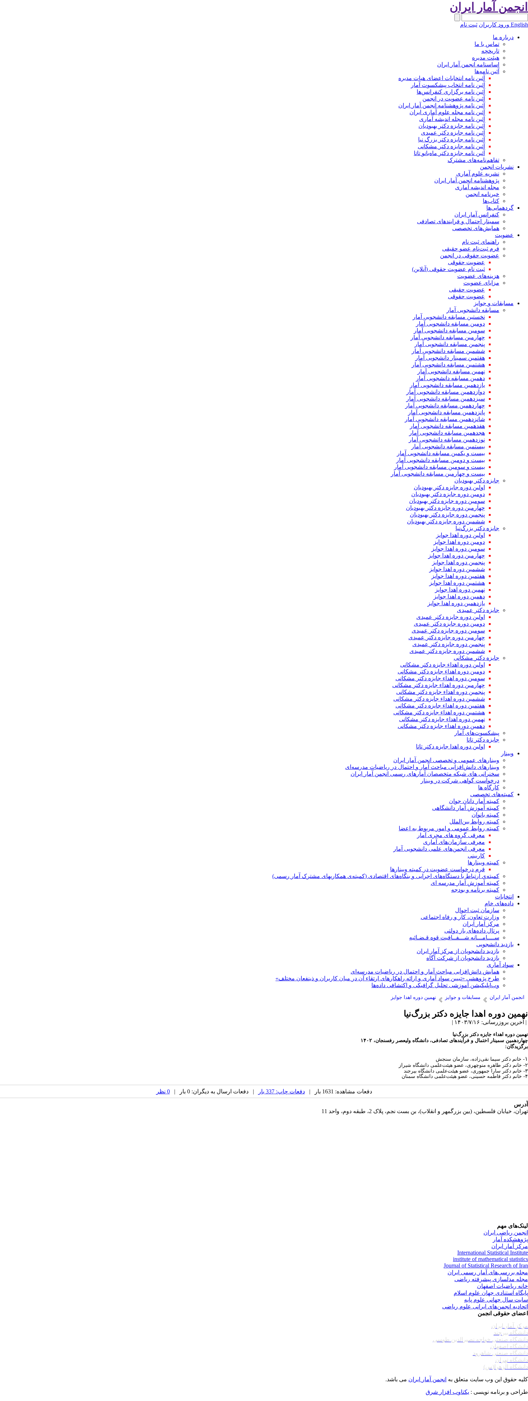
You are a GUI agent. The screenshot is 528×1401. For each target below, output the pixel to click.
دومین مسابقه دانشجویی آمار (450, 324)
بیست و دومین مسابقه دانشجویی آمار (440, 460)
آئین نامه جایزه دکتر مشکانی (451, 146)
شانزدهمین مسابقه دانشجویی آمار (445, 419)
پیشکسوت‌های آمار (476, 733)
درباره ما (503, 37)
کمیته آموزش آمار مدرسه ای (465, 883)
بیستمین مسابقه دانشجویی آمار (448, 446)
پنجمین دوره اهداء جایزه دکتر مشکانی (440, 692)
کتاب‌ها (491, 201)
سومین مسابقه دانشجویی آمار (449, 330)
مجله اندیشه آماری (477, 187)
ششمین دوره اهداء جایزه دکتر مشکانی (439, 699)
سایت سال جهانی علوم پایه (496, 1300)
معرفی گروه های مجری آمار (451, 835)
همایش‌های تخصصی (475, 228)
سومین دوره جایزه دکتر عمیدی (448, 630)
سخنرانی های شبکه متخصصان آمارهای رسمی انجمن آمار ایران (425, 774)
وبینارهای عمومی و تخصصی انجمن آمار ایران (446, 760)
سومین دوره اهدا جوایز (458, 549)
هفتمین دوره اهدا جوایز (458, 576)
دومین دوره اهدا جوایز (459, 542)
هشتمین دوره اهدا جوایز (457, 583)
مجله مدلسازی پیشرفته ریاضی (491, 1279)
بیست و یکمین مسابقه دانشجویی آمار (441, 453)
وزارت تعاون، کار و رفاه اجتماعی (460, 917)
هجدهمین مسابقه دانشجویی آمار (447, 433)
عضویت (504, 235)
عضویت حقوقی (466, 262)
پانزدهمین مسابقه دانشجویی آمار (446, 412)
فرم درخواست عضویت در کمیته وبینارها (437, 869)
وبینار (507, 753)
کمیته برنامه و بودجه (475, 890)
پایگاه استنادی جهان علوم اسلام (491, 1293)
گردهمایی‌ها (500, 208)
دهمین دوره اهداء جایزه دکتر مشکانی (441, 726)
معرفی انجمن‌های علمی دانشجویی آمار (439, 849)
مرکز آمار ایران (481, 924)
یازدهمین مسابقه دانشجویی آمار (447, 385)
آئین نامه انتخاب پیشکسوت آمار (448, 85)
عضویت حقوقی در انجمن (469, 255)
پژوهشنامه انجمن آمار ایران (466, 180)
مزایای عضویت (481, 283)
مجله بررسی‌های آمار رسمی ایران (488, 1272)
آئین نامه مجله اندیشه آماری (452, 119)
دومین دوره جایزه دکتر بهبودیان (448, 494)
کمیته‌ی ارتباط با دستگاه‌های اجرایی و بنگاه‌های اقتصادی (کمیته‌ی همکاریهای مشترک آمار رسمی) (385, 876)
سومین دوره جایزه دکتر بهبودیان (447, 501)
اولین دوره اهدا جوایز (460, 535)
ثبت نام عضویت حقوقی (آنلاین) (448, 269)
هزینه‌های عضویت (478, 276)
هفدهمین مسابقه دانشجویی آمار (447, 426)
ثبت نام (468, 25)
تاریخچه (490, 51)
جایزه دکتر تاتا (483, 740)
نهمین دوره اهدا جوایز (460, 590)
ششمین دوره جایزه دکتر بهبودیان (446, 521)
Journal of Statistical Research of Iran (486, 1265)
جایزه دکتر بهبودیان (476, 480)
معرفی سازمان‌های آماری (454, 842)
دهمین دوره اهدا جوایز (459, 596)
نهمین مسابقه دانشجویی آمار (451, 371)
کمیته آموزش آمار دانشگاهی (465, 808)
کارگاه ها (488, 787)
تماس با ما (486, 44)
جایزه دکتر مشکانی (476, 658)
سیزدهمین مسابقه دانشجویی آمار (445, 399)
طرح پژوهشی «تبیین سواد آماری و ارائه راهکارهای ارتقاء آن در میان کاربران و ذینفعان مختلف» (387, 978)
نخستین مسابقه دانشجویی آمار (449, 317)
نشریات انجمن (497, 167)
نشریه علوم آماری (477, 174)
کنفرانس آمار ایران (476, 214)
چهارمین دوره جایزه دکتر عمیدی (446, 637)
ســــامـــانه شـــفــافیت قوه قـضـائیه (454, 937)
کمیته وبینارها (483, 862)
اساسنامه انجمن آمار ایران (468, 64)
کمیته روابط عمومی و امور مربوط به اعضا (449, 828)
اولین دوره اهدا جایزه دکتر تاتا (450, 746)
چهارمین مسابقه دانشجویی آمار (448, 337)
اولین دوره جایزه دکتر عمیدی (450, 617)
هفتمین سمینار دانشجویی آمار (450, 358)
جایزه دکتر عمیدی (478, 610)
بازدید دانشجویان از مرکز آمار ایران (458, 951)
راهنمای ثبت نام (480, 242)
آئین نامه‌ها (486, 71)
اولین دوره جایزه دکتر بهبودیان (449, 487)
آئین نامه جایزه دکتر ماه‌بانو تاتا (449, 153)
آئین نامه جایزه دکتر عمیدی (453, 133)
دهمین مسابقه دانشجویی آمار (450, 378)
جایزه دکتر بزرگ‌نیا (477, 528)
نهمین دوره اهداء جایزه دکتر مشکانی (442, 719)
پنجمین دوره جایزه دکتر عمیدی (448, 644)
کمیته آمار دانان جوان (474, 801)
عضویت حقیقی (467, 289)
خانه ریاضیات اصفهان (502, 1286)
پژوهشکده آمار (510, 1239)
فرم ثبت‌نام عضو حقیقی (470, 249)
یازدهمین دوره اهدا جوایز (456, 603)
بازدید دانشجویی (495, 944)
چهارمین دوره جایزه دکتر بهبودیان (445, 508)
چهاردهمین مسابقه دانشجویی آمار (445, 405)
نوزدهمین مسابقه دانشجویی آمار (447, 439)
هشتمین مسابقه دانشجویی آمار (448, 364)
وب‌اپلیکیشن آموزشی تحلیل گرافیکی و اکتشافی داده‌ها (435, 985)
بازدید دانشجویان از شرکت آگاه (462, 958)
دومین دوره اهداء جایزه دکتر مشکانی (441, 671)
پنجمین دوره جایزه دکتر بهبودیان (447, 515)
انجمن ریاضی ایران (505, 1232)
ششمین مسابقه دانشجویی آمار (448, 351)
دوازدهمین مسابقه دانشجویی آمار (445, 392)
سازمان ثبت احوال (477, 910)
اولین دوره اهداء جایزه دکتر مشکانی (442, 665)
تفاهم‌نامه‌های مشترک (473, 160)
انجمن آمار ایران (427, 1379)
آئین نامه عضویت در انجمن (453, 98)
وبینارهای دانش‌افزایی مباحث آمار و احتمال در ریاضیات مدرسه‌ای (422, 767)
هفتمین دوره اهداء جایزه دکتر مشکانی (440, 705)
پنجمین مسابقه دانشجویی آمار (449, 344)
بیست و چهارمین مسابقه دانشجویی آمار (438, 474)
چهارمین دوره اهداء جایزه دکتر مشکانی (438, 685)
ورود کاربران (494, 25)
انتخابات (504, 896)
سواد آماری (500, 965)
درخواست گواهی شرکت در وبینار (460, 780)
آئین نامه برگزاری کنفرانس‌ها (451, 92)
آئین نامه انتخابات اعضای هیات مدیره (441, 78)
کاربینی (476, 856)
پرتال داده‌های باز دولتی (471, 931)
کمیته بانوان (485, 815)
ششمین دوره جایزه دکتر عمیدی (447, 651)
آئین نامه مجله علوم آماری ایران (447, 112)
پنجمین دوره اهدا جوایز (458, 562)
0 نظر (163, 1091)
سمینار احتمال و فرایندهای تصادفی (458, 221)
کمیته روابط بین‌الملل (474, 821)
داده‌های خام (499, 903)
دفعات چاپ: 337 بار (281, 1091)
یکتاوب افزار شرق (447, 1392)
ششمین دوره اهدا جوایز (457, 569)
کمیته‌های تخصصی (492, 794)
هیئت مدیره (485, 58)
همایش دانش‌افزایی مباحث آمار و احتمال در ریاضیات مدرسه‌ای (425, 971)
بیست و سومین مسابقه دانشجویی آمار (439, 467)
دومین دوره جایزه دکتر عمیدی (449, 624)
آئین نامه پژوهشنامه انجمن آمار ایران (441, 105)
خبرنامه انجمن (482, 194)
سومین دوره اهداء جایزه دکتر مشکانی (440, 678)
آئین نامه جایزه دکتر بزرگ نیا (451, 139)
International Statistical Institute (492, 1253)
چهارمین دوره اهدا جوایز (456, 555)
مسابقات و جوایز (494, 303)
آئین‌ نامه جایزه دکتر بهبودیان (451, 126)
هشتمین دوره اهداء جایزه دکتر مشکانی (439, 712)
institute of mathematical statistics (490, 1259)
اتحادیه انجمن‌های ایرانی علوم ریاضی (485, 1306)
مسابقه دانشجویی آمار (472, 310)
